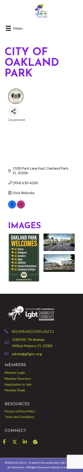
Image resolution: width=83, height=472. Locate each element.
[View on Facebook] (12, 207)
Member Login (15, 372)
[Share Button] (13, 111)
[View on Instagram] (21, 207)
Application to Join (18, 384)
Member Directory (18, 378)
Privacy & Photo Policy (20, 411)
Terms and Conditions (19, 417)
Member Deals (15, 390)
